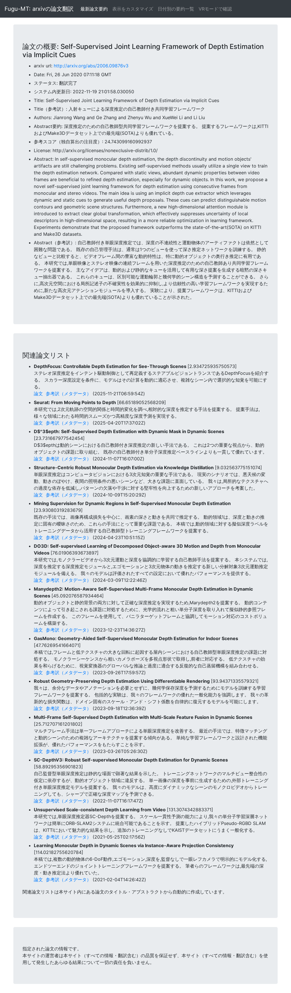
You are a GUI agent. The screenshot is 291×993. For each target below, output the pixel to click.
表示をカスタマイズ (132, 9)
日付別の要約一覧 (176, 9)
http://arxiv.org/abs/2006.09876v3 (91, 66)
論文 (38, 393)
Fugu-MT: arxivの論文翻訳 (39, 8)
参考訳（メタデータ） (68, 393)
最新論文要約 (94, 9)
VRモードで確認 (215, 9)
